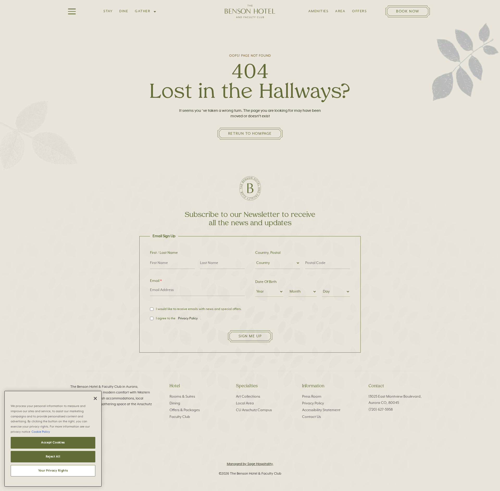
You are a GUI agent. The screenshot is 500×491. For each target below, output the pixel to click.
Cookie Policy (41, 431)
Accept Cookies (53, 442)
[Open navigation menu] (72, 11)
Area (340, 11)
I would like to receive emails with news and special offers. (199, 309)
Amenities (318, 11)
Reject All (53, 456)
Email (154, 281)
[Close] (95, 398)
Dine (123, 11)
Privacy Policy (188, 318)
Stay (108, 11)
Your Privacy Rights (53, 470)
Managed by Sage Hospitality (250, 464)
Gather (142, 11)
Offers (359, 11)
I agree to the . (178, 318)
